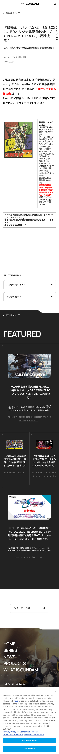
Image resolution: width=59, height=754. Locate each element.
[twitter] (56, 34)
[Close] (55, 691)
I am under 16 (29, 748)
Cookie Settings (29, 740)
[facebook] (56, 38)
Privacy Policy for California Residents (20, 732)
